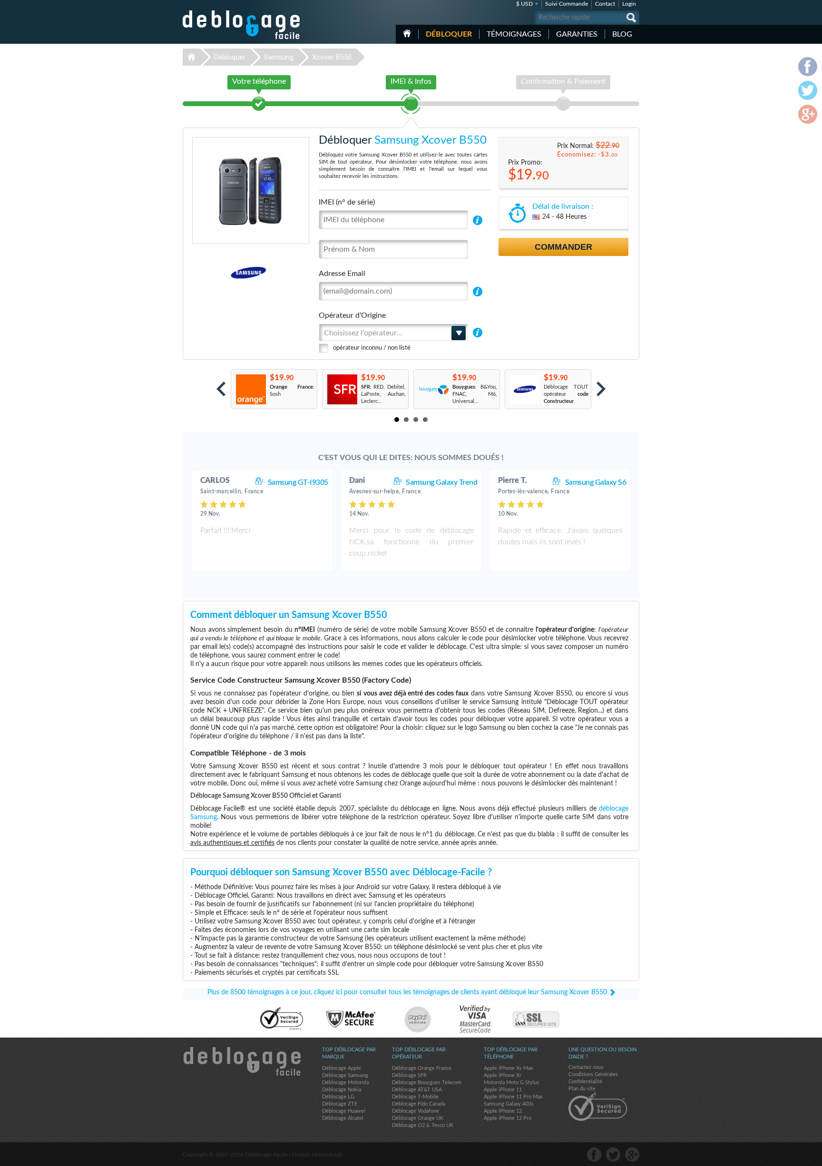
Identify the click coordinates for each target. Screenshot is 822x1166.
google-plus (632, 1154)
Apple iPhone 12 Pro (507, 1118)
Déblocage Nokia (341, 1089)
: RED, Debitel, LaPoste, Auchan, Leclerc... (383, 394)
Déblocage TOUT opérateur (566, 394)
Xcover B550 (332, 57)
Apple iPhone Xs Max (508, 1068)
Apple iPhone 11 (503, 1089)
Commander (563, 247)
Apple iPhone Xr (502, 1075)
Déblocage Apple (341, 1068)
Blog (622, 34)
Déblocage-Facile (242, 24)
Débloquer (449, 34)
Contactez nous (586, 1067)
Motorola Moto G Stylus (511, 1082)
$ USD (524, 4)
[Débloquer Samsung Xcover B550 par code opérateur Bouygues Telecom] (433, 389)
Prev (220, 389)
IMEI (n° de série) (347, 202)
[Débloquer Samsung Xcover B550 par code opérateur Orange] (250, 389)
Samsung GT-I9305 (298, 482)
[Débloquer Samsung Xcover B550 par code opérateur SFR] (342, 389)
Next (601, 389)
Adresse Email (342, 273)
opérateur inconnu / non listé (372, 348)
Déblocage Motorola (345, 1082)
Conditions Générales (593, 1074)
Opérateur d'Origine (352, 315)
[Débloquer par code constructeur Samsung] (524, 389)
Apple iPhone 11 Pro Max (513, 1096)
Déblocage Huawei (343, 1111)
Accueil (407, 33)
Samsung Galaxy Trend (441, 482)
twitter (613, 1154)
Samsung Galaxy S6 (595, 482)
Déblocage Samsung (345, 1075)
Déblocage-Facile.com (242, 1061)
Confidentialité (585, 1081)
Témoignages (514, 34)
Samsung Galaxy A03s (509, 1104)
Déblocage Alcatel (342, 1118)
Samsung (279, 57)
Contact (605, 4)
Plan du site (582, 1088)
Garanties (576, 34)
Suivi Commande (566, 4)
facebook (594, 1154)
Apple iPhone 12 (503, 1111)
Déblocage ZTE (339, 1104)
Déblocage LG (338, 1096)
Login (629, 4)
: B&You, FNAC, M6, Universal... (474, 394)
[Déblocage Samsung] (215, 273)
